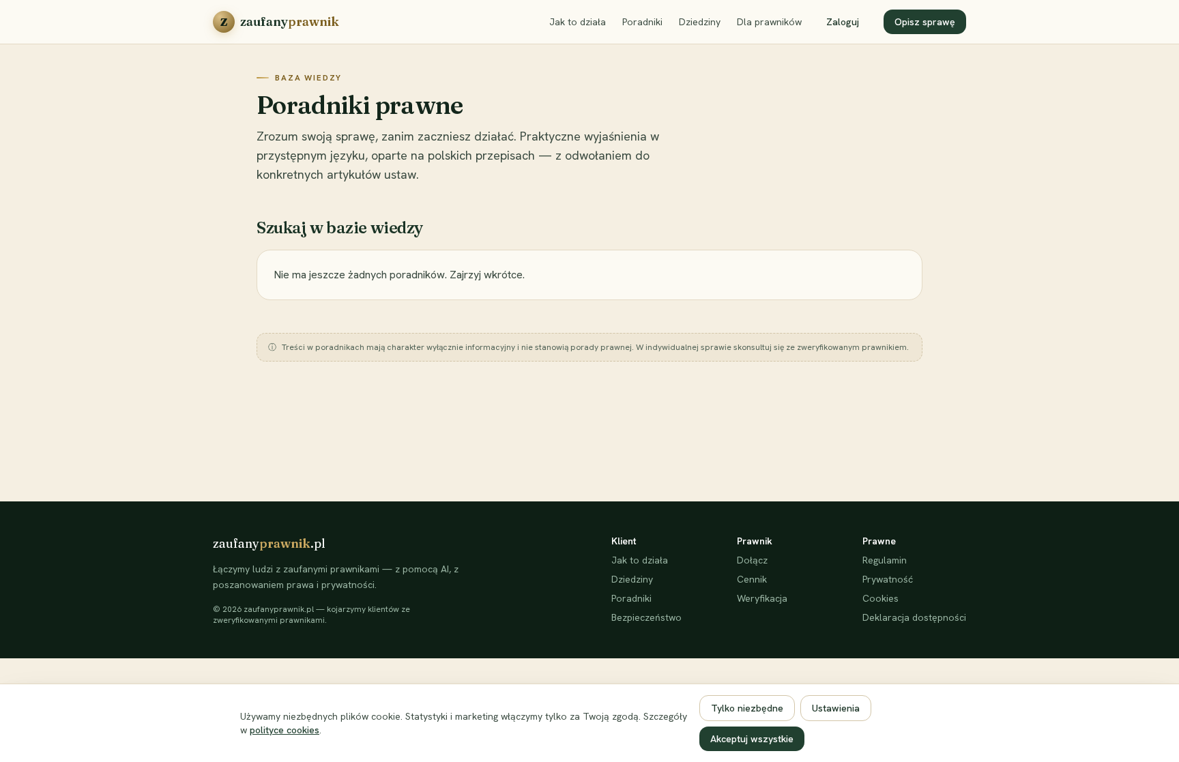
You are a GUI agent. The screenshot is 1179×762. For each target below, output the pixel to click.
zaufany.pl (269, 543)
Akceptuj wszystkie (752, 739)
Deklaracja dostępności (914, 617)
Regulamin (884, 560)
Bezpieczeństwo (646, 617)
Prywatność (887, 579)
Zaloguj (842, 22)
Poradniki (642, 22)
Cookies (880, 598)
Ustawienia (836, 708)
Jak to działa (577, 22)
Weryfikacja (762, 598)
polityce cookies (284, 730)
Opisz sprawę (924, 22)
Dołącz (752, 560)
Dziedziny (699, 22)
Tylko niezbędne (747, 708)
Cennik (752, 579)
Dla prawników (769, 22)
